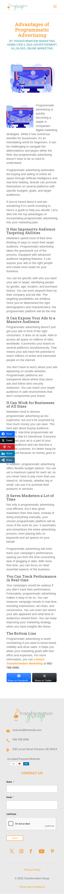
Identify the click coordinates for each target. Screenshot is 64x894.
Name (10, 782)
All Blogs (18, 48)
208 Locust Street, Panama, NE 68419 (34, 749)
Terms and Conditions (32, 887)
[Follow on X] (12, 851)
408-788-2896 (20, 739)
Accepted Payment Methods (23, 759)
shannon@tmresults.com (26, 730)
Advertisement (45, 44)
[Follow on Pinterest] (52, 851)
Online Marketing (40, 48)
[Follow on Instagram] (21, 851)
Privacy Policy (32, 869)
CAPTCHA (11, 814)
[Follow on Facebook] (31, 851)
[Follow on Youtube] (41, 851)
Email (10, 797)
